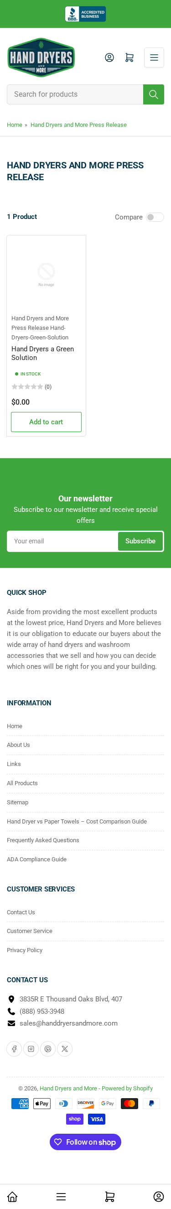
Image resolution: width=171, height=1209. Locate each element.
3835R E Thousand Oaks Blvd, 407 (71, 999)
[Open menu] (154, 57)
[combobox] (85, 94)
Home (14, 124)
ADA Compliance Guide (37, 859)
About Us (18, 744)
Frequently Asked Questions (43, 840)
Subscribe (140, 541)
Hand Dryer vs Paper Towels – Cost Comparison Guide (77, 821)
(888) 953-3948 (42, 1011)
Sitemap (17, 802)
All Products (22, 783)
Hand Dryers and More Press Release (79, 124)
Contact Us (21, 912)
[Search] (154, 94)
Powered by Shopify (127, 1088)
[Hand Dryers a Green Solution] (46, 275)
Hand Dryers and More (69, 1088)
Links (14, 764)
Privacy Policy (24, 950)
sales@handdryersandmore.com (69, 1023)
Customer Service (29, 931)
